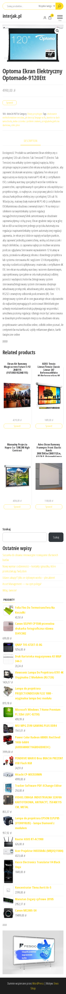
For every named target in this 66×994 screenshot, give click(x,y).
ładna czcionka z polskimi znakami (27, 121)
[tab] (33, 141)
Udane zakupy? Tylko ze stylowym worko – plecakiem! (29, 578)
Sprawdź (9, 102)
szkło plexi (15, 125)
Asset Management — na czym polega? (22, 584)
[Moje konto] (45, 18)
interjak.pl (12, 16)
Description (30, 141)
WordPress (38, 983)
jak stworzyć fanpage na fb (35, 117)
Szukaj (6, 529)
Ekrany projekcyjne (34, 113)
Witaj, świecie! (10, 590)
